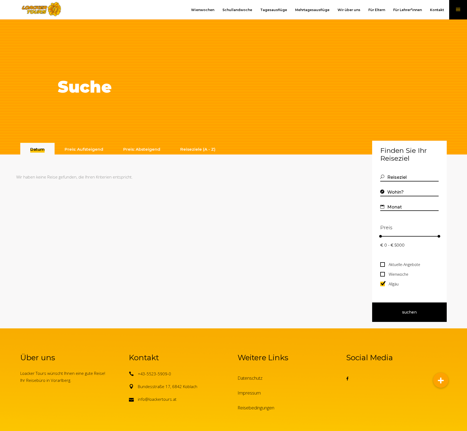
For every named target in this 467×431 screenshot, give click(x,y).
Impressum (249, 393)
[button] (440, 380)
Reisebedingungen (256, 408)
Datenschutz (250, 378)
